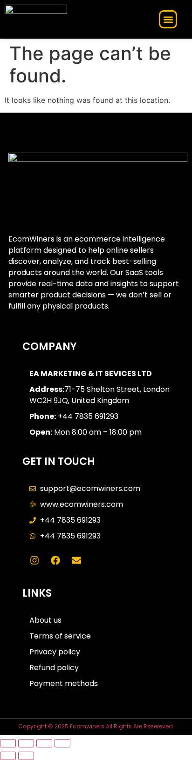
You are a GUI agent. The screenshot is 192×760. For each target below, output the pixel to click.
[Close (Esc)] (62, 743)
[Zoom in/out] (8, 743)
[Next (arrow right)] (26, 756)
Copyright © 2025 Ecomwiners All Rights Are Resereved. (96, 726)
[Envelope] (76, 560)
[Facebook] (55, 560)
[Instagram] (34, 560)
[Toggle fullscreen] (26, 743)
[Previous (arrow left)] (8, 756)
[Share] (44, 743)
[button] (168, 19)
